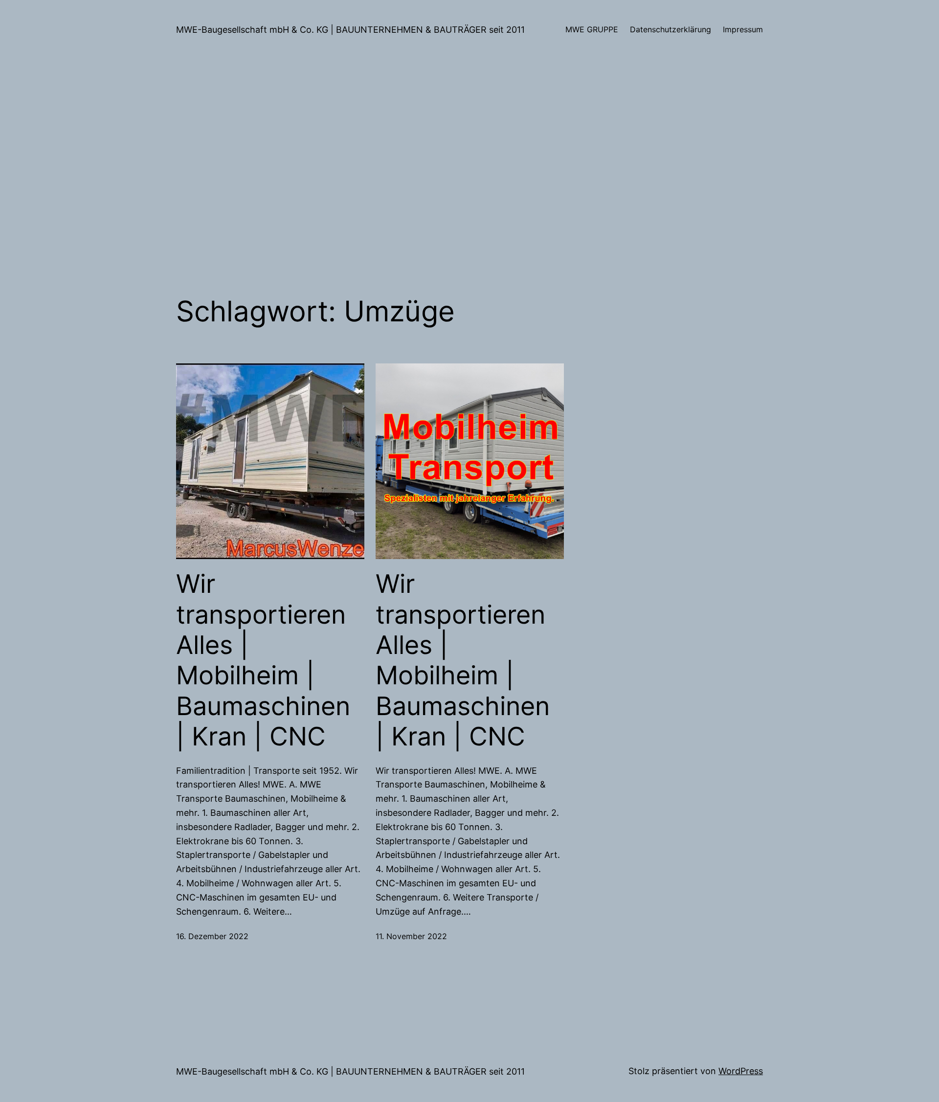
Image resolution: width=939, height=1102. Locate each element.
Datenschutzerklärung (670, 29)
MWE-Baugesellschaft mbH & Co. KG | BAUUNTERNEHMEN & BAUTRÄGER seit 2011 (350, 29)
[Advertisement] (469, 163)
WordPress (740, 1071)
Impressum (743, 29)
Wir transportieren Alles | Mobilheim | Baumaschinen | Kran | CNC (263, 660)
